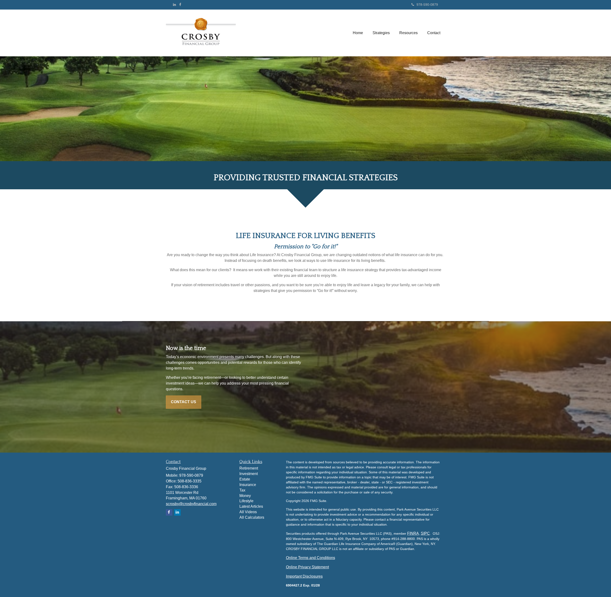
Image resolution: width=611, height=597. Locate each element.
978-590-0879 (427, 4)
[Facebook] (180, 4)
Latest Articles (251, 506)
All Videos (248, 512)
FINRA (413, 533)
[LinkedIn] (174, 4)
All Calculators (251, 517)
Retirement (248, 468)
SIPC (425, 533)
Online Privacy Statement (307, 567)
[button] (381, 33)
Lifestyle (246, 501)
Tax (242, 490)
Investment (248, 474)
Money (245, 496)
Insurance (247, 485)
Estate (244, 479)
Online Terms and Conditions (310, 558)
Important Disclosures (304, 576)
